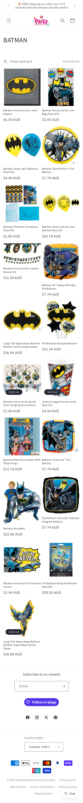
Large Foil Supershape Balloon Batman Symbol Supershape (21, 345)
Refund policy (18, 786)
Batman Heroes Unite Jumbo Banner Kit (21, 270)
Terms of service (67, 786)
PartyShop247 (24, 779)
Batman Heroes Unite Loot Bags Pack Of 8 (58, 112)
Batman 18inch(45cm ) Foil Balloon (58, 170)
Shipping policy (44, 793)
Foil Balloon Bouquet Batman (59, 343)
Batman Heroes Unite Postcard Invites (22, 585)
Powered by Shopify (44, 779)
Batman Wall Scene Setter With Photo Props (22, 461)
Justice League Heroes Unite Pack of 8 (59, 403)
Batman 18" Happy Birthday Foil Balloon (59, 286)
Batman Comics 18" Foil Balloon (56, 461)
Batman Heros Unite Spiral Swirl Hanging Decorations (19, 403)
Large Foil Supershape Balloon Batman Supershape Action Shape (21, 645)
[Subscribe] (63, 686)
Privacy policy (68, 779)
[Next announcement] (75, 6)
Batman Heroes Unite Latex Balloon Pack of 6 (58, 228)
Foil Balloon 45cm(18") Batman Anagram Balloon (61, 519)
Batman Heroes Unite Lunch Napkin (20, 112)
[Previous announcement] (8, 6)
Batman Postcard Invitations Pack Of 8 (20, 228)
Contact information (42, 786)
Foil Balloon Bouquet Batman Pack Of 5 (59, 585)
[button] (9, 20)
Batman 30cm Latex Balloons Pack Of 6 (21, 170)
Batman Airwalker (14, 528)
